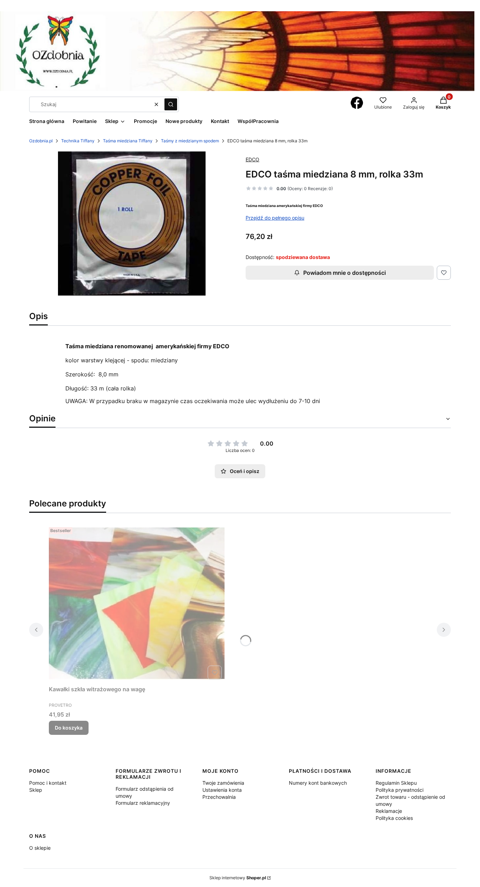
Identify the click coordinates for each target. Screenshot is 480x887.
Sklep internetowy (237, 877)
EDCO (252, 159)
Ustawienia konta (222, 790)
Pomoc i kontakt (47, 783)
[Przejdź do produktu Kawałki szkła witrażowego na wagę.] (137, 603)
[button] (170, 104)
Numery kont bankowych (318, 783)
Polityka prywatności (399, 790)
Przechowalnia (219, 797)
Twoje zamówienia (223, 783)
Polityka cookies (394, 818)
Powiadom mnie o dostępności (344, 272)
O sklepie (40, 848)
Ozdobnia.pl (41, 140)
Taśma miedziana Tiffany (128, 140)
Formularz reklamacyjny (143, 803)
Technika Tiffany (78, 140)
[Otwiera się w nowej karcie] (357, 103)
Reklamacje (389, 811)
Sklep (35, 790)
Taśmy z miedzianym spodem (190, 140)
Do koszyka (69, 728)
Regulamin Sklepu (396, 783)
